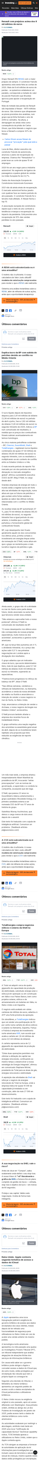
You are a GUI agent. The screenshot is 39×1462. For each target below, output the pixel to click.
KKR (18, 1033)
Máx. (26, 238)
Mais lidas (15, 8)
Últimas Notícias (27, 8)
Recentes (5, 8)
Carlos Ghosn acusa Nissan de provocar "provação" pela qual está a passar (21, 142)
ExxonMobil (20, 445)
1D (5, 238)
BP (35, 427)
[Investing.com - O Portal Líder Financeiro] (11, 3)
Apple (6, 1317)
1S (8, 238)
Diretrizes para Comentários (10, 344)
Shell (28, 445)
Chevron (10, 445)
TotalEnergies (7, 448)
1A (19, 238)
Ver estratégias (8, 561)
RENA (20, 79)
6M (15, 238)
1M (11, 238)
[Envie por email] (20, 310)
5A (22, 238)
